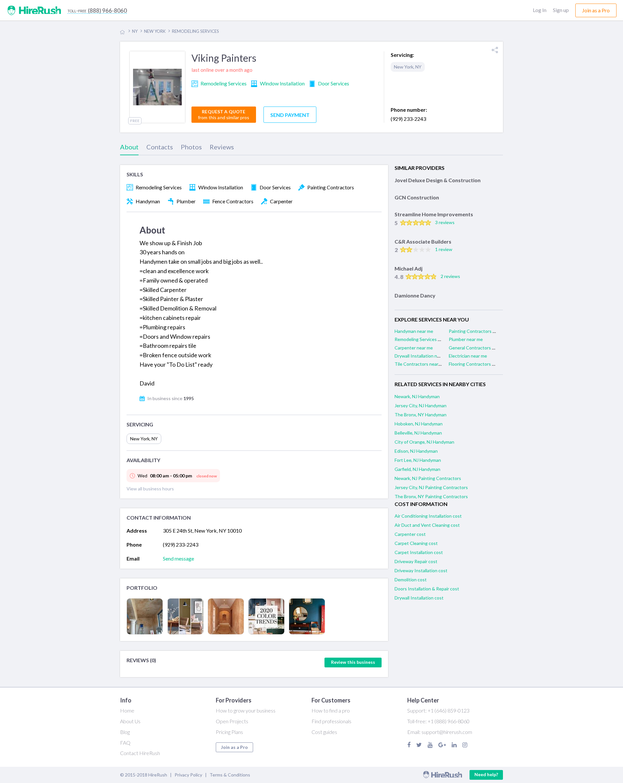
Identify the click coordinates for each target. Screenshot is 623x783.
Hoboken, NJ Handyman (419, 423)
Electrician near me (468, 356)
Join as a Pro (234, 747)
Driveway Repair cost (416, 561)
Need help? (486, 774)
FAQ (125, 742)
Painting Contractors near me (479, 331)
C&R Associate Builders (423, 241)
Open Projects (232, 721)
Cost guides (324, 732)
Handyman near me (414, 331)
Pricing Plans (229, 732)
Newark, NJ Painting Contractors (428, 478)
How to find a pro (331, 710)
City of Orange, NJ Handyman (424, 442)
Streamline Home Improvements (434, 214)
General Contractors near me (478, 347)
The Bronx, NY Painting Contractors (431, 496)
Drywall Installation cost (419, 597)
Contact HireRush (140, 753)
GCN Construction (417, 197)
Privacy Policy (188, 774)
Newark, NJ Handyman (417, 396)
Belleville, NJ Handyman (418, 433)
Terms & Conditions (230, 774)
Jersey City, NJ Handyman (420, 405)
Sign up (561, 10)
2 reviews (450, 276)
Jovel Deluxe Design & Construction (438, 180)
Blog (125, 732)
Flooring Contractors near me (478, 364)
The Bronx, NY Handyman (420, 414)
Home (127, 710)
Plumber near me (466, 339)
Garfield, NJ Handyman (417, 469)
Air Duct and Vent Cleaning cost (427, 525)
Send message (178, 558)
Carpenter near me (414, 347)
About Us (130, 721)
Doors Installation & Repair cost (427, 588)
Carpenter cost (410, 534)
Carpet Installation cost (419, 552)
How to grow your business (245, 710)
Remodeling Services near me (424, 339)
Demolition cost (411, 579)
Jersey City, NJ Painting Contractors (431, 487)
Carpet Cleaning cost (416, 543)
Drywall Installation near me (423, 356)
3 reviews (445, 222)
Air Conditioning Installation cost (428, 516)
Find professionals (331, 721)
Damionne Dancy (415, 295)
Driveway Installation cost (421, 570)
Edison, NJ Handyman (416, 451)
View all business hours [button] (150, 488)
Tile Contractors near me (420, 364)
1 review (443, 249)
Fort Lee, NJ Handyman (418, 460)
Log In (539, 10)
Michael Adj (408, 268)
